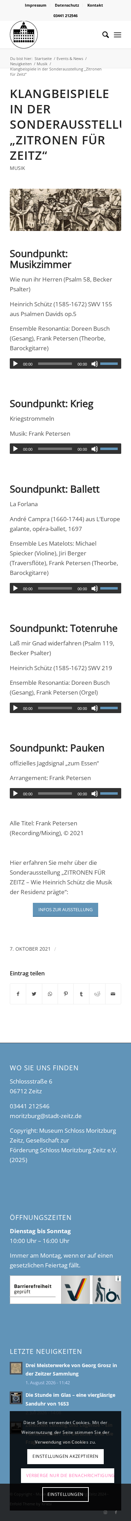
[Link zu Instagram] (105, 1512)
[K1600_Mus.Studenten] (65, 210)
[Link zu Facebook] (116, 1512)
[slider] (110, 363)
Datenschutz (67, 5)
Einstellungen (65, 1494)
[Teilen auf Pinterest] (65, 994)
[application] (65, 363)
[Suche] (102, 34)
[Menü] (117, 34)
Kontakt (95, 5)
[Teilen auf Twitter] (34, 994)
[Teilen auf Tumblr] (81, 994)
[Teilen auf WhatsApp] (50, 994)
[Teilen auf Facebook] (18, 994)
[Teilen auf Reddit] (97, 994)
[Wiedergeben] (15, 363)
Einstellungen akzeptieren (65, 1456)
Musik (17, 168)
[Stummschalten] (94, 363)
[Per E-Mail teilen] (113, 994)
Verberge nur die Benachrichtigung (70, 1475)
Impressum (35, 5)
